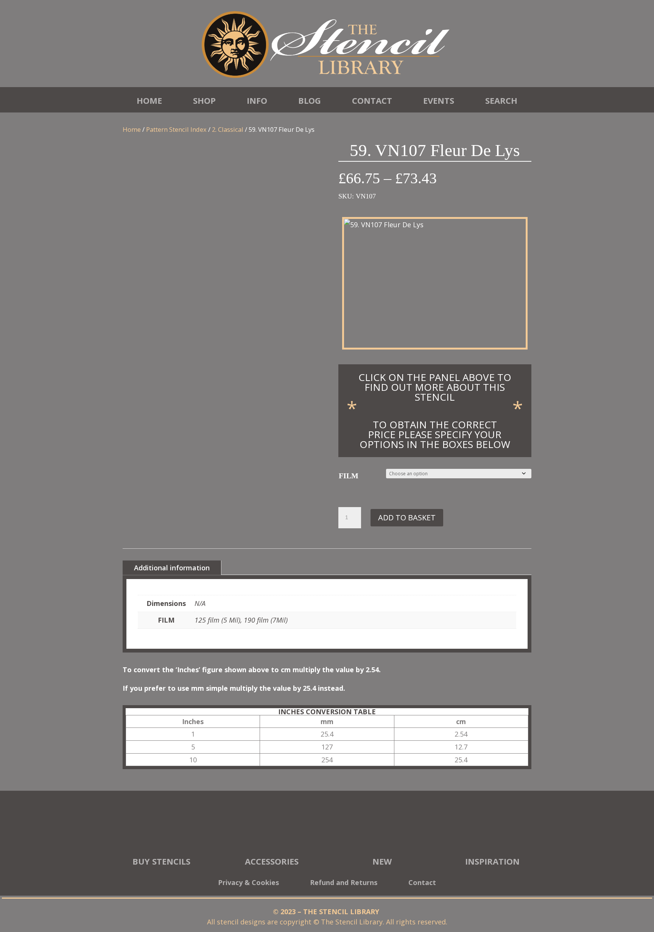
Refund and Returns (343, 883)
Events (438, 100)
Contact (372, 100)
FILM (348, 475)
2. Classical (227, 129)
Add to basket (407, 517)
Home (149, 100)
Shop (204, 100)
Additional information (172, 567)
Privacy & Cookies (248, 883)
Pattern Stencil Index (176, 129)
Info (257, 100)
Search (501, 100)
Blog (309, 100)
